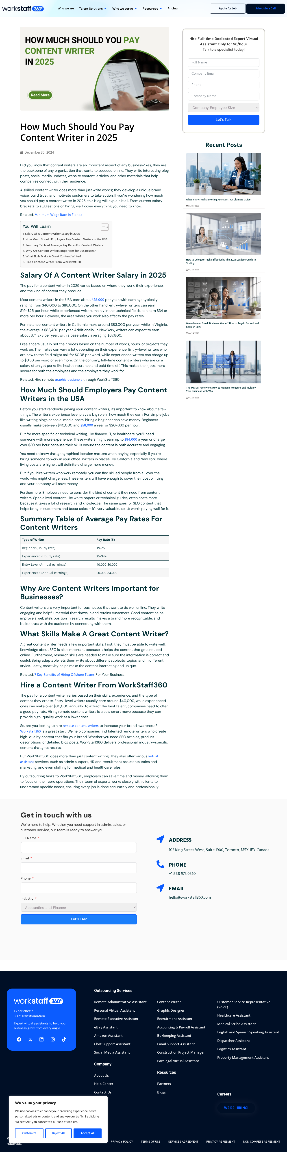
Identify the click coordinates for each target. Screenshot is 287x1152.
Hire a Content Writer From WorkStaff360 (53, 262)
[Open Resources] (160, 8)
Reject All (58, 1133)
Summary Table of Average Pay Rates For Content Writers (64, 245)
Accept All (87, 1133)
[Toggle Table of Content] (103, 227)
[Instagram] (52, 1039)
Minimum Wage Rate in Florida (58, 215)
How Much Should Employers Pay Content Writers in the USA (67, 239)
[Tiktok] (64, 1039)
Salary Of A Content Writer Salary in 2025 (52, 234)
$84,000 (130, 440)
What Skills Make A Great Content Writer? (53, 256)
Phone (25, 878)
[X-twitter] (30, 1039)
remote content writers (81, 726)
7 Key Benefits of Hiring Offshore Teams (65, 675)
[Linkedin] (41, 1039)
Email (25, 858)
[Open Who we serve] (135, 8)
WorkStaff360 (31, 732)
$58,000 (98, 300)
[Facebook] (19, 1039)
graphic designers (68, 380)
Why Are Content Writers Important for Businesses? (61, 251)
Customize (29, 1133)
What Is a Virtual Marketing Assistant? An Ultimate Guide (218, 199)
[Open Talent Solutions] (105, 8)
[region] (58, 1119)
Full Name (28, 838)
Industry (27, 899)
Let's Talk (224, 120)
